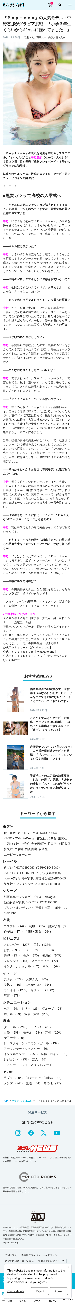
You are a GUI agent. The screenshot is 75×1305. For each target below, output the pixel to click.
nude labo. (10, 913)
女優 (12, 1032)
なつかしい (39, 984)
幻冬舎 (51, 838)
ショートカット (39, 950)
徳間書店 (64, 843)
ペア (12, 1008)
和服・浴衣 (39, 931)
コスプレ (15, 926)
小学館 (24, 843)
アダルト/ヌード (41, 1064)
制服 (38, 926)
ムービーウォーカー (17, 854)
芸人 (40, 1059)
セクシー (43, 990)
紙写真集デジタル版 (17, 897)
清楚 (12, 995)
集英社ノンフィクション (20, 883)
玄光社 (41, 838)
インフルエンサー (21, 1054)
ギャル (51, 966)
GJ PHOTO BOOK (16, 873)
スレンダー (18, 944)
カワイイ (16, 990)
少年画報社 (38, 843)
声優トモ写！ (44, 907)
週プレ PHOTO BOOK (19, 867)
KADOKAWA (48, 833)
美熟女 (14, 984)
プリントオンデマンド (19, 907)
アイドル (42, 1027)
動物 (34, 1083)
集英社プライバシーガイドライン (39, 1255)
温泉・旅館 (37, 1014)
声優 (54, 1032)
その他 (53, 1083)
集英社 (62, 838)
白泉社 (18, 849)
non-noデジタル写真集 (19, 878)
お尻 (12, 950)
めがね (14, 931)
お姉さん (38, 979)
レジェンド (17, 1059)
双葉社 (43, 849)
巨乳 (43, 944)
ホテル (13, 1014)
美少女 (14, 979)
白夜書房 (31, 849)
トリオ (30, 1008)
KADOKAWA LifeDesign (19, 838)
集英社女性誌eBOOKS (50, 878)
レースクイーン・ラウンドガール (32, 1043)
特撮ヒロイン (55, 1054)
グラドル (16, 1027)
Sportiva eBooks (49, 883)
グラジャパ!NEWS (22, 1100)
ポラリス (61, 907)
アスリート (16, 1064)
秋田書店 (10, 833)
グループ (53, 1008)
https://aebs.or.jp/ (11, 1242)
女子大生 (15, 1038)
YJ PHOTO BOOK (48, 867)
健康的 (52, 955)
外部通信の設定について (51, 1261)
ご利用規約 (11, 1255)
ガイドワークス (27, 833)
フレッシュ (17, 960)
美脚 (12, 955)
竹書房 (52, 843)
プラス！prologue (44, 897)
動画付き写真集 (14, 902)
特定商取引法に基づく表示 (19, 1261)
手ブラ (14, 1078)
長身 (32, 955)
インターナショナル (22, 966)
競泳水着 (59, 926)
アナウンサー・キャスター (27, 1048)
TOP (5, 1100)
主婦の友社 (11, 843)
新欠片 (8, 849)
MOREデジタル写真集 (46, 873)
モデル (33, 1032)
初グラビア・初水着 (44, 1078)
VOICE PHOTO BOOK (41, 902)
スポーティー (46, 960)
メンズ (14, 1083)
